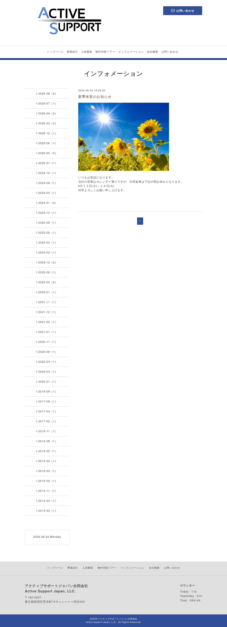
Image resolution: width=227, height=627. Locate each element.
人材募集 (86, 51)
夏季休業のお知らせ (95, 96)
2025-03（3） (48, 153)
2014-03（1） (48, 511)
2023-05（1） (48, 232)
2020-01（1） (48, 381)
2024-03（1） (48, 193)
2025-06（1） (48, 143)
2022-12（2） (48, 262)
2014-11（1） (48, 491)
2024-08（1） (48, 183)
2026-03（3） (48, 123)
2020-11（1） (48, 342)
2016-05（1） (48, 451)
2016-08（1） (48, 441)
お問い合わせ (169, 51)
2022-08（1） (48, 272)
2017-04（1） (48, 411)
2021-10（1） (48, 312)
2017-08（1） (48, 401)
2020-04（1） (48, 362)
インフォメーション (131, 51)
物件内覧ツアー (105, 51)
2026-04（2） (48, 113)
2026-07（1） (48, 103)
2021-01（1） (48, 332)
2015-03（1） (48, 471)
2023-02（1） (48, 252)
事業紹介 (72, 51)
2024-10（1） (48, 173)
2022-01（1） (48, 292)
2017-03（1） (48, 421)
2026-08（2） (48, 93)
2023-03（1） (48, 242)
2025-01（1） (48, 163)
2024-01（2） (48, 203)
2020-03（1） (48, 371)
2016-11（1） (48, 431)
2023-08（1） (48, 222)
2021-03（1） (48, 322)
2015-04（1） (48, 461)
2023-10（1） (48, 213)
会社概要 (152, 51)
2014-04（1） (48, 501)
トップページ (55, 51)
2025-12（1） (48, 133)
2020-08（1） (48, 352)
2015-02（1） (48, 481)
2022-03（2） (48, 282)
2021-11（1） (48, 302)
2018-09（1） (48, 391)
